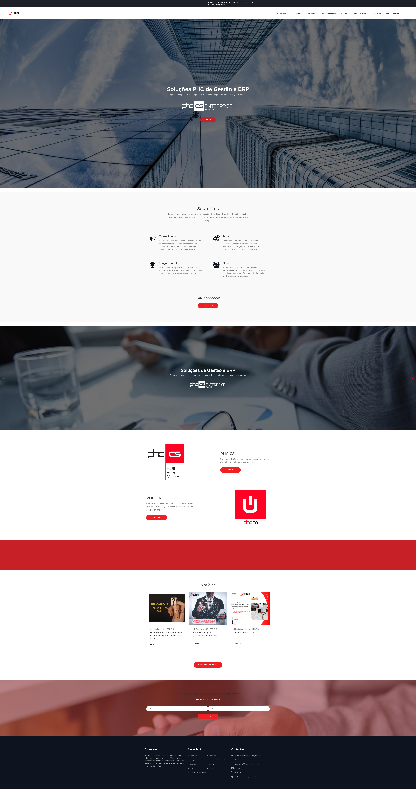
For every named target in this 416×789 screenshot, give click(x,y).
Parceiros (212, 756)
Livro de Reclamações (198, 772)
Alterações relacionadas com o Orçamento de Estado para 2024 (166, 635)
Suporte (212, 764)
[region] (208, 103)
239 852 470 (238, 772)
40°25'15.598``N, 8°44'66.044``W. (246, 764)
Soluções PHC (195, 760)
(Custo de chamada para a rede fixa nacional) (250, 777)
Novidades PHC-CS (244, 632)
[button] (3, 103)
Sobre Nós (193, 756)
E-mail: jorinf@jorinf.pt (217, 5)
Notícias (212, 768)
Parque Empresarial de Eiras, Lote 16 (247, 756)
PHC (172, 629)
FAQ (191, 768)
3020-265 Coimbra (240, 760)
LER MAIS (153, 644)
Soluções (193, 764)
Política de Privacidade (217, 760)
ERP (168, 629)
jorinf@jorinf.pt (240, 768)
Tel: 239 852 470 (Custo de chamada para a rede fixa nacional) (231, 2)
